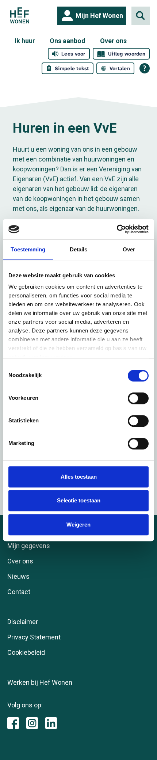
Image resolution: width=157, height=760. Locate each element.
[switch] (138, 398)
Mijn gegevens (28, 546)
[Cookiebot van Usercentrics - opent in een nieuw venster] (117, 229)
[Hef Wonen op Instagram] (32, 722)
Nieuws (18, 576)
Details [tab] (79, 249)
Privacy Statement (34, 637)
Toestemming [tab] (28, 249)
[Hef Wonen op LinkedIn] (51, 722)
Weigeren (78, 524)
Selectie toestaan (78, 500)
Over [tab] (129, 249)
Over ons (113, 41)
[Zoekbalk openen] (140, 16)
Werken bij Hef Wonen (39, 682)
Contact (18, 592)
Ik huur (25, 41)
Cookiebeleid (26, 652)
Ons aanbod (67, 41)
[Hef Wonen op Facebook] (13, 722)
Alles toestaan (79, 477)
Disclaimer (22, 622)
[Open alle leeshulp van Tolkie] (144, 68)
